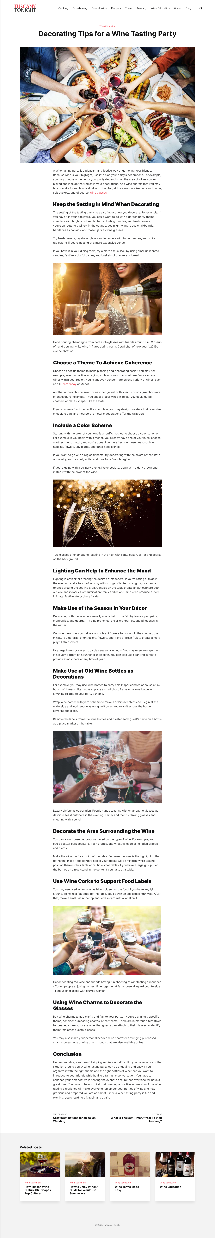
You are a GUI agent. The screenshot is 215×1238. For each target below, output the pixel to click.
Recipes (116, 8)
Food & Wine (99, 8)
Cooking (63, 8)
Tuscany (142, 8)
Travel (129, 8)
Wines (178, 8)
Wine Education (160, 8)
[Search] (200, 8)
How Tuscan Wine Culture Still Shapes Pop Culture (38, 1190)
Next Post (136, 1118)
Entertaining (80, 8)
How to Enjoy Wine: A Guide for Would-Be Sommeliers (84, 1190)
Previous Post (74, 1118)
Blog (188, 8)
